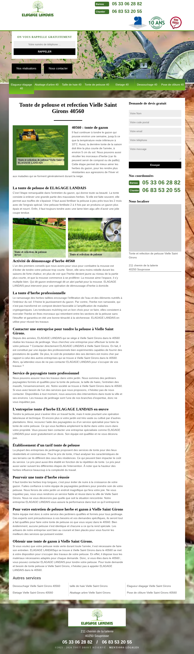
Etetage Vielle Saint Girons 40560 (33, 592)
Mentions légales (124, 647)
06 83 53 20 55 (127, 11)
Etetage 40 (122, 84)
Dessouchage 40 (147, 84)
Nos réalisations (26, 68)
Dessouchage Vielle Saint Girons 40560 (36, 585)
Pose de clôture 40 (172, 84)
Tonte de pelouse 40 (97, 84)
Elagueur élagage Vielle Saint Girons (149, 585)
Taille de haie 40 (71, 84)
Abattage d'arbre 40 (47, 84)
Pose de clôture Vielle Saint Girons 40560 (152, 592)
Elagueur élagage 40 (21, 86)
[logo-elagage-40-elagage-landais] (37, 9)
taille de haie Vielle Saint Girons (89, 585)
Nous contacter (58, 68)
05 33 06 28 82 (127, 3)
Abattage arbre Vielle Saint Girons (90, 592)
